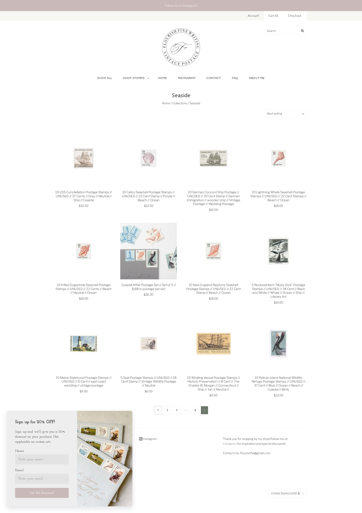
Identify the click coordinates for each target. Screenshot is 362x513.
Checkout (294, 15)
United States (285, 493)
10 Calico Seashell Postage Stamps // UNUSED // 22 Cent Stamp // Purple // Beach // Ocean (148, 196)
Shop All (104, 78)
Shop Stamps (134, 78)
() (273, 15)
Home (162, 78)
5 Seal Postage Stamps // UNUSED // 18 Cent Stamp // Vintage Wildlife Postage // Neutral (148, 382)
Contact (213, 78)
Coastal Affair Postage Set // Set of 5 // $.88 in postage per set (148, 287)
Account (253, 15)
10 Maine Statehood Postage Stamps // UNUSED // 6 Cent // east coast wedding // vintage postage (83, 382)
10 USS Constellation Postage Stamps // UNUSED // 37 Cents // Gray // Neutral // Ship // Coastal (83, 196)
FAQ (235, 78)
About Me (257, 78)
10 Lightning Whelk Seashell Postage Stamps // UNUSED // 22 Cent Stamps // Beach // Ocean (278, 196)
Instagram (186, 78)
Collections (179, 103)
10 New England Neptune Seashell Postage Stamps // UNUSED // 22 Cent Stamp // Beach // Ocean (213, 289)
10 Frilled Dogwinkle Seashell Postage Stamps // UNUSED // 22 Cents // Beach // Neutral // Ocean (84, 289)
